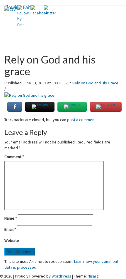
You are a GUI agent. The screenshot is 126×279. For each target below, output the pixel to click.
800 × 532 (60, 83)
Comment (14, 156)
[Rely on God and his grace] (29, 94)
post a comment (81, 119)
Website (11, 240)
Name (10, 218)
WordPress (61, 276)
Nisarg (93, 276)
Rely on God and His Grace (95, 83)
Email (10, 229)
